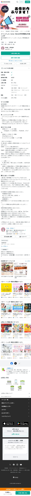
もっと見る (27, 261)
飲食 (12, 95)
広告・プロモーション (15, 90)
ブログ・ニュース (25, 90)
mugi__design (10, 228)
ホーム (2, 31)
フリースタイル (14, 85)
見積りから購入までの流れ (16, 60)
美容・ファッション (19, 95)
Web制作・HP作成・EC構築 (12, 31)
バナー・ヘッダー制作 (25, 31)
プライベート (14, 92)
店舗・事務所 (14, 88)
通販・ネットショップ (22, 88)
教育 (25, 95)
